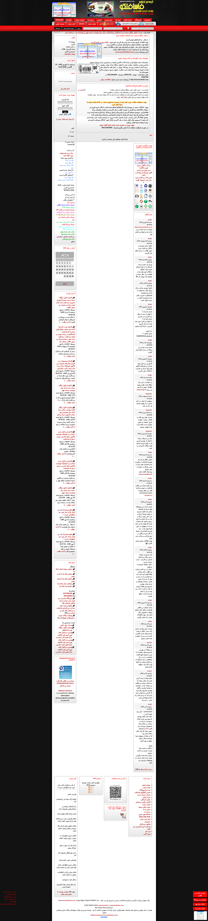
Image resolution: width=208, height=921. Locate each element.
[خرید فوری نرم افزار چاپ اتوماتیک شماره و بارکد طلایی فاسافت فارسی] (143, 154)
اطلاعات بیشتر (105, 79)
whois (81, 24)
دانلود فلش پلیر (65, 89)
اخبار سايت (146, 787)
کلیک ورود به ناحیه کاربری (99, 42)
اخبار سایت (71, 24)
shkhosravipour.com (98, 915)
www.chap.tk (141, 390)
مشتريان (147, 822)
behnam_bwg (70, 54)
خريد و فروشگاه (145, 790)
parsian (149, 642)
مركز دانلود (128, 20)
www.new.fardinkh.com (124, 52)
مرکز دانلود (146, 797)
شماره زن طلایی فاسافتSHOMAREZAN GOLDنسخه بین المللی (65, 683)
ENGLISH (59, 20)
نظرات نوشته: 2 (62, 892)
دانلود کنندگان (145, 800)
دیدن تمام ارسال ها (145, 769)
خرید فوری (108, 20)
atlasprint (149, 394)
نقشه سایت (92, 24)
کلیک (122, 97)
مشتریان (147, 20)
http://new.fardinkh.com (143, 227)
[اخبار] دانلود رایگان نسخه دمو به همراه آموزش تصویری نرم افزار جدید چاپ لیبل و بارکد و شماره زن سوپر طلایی (65, 302)
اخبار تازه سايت (145, 819)
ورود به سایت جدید (69, 28)
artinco (149, 671)
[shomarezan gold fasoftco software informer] (65, 678)
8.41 (147, 728)
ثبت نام (117, 20)
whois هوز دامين (144, 814)
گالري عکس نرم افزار (143, 802)
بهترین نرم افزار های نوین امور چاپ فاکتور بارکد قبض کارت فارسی (64, 634)
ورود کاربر (147, 834)
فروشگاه (138, 20)
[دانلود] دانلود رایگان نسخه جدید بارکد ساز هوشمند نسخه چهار (66, 387)
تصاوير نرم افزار (145, 824)
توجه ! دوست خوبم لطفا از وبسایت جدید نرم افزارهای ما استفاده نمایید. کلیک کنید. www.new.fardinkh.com (9, 895)
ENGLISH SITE (144, 817)
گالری (101, 24)
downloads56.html (145, 474)
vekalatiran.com (112, 915)
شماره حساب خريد (143, 795)
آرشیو (65, 284)
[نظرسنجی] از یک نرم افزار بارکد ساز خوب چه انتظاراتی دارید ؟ (66, 512)
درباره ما (91, 20)
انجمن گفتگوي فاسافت (142, 792)
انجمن (99, 20)
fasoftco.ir (148, 495)
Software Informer (65, 691)
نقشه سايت (146, 804)
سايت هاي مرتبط (144, 807)
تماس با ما (146, 809)
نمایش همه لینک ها (65, 586)
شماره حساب (79, 20)
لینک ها (69, 20)
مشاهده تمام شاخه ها (64, 584)
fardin (150, 220)
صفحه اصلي (60, 24)
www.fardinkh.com (117, 905)
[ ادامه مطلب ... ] (65, 322)
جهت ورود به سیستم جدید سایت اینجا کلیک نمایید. (116, 125)
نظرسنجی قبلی (66, 894)
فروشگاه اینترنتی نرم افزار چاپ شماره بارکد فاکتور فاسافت (66, 600)
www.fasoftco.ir (104, 905)
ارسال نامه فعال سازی (65, 119)
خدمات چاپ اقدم (66, 625)
